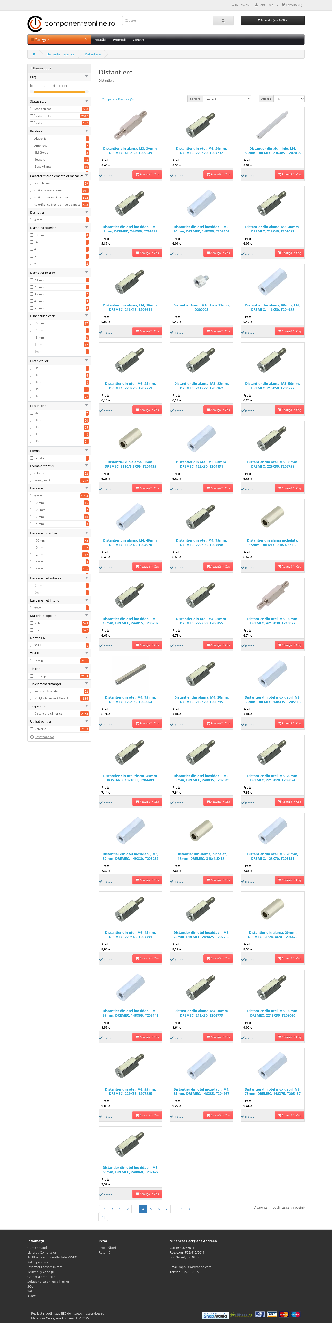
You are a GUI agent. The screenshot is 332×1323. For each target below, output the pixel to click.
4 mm (38, 249)
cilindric (39, 473)
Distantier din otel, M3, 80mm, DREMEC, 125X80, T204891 (201, 464)
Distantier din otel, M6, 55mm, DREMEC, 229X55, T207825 (130, 1091)
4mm (37, 351)
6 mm (38, 263)
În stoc (38, 123)
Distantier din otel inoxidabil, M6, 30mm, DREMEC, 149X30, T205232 (130, 856)
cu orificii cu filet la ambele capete (57, 204)
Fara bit (39, 661)
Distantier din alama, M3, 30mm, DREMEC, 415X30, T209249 (130, 150)
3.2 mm (39, 294)
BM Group (41, 152)
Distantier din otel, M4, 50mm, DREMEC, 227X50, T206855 (201, 621)
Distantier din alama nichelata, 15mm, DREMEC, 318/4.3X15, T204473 (272, 542)
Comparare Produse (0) (118, 99)
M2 (36, 375)
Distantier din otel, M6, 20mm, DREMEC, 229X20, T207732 (201, 150)
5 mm (38, 256)
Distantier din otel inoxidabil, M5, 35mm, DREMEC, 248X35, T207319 (201, 778)
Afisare (266, 99)
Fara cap (40, 676)
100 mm (39, 510)
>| (103, 1217)
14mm (38, 242)
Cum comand (37, 1247)
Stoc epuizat (42, 109)
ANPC (31, 1296)
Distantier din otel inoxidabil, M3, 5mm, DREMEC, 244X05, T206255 (130, 229)
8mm (37, 592)
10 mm (39, 235)
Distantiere (93, 54)
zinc (37, 630)
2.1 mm (39, 280)
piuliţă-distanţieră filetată (51, 698)
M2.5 (37, 382)
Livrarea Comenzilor (41, 1252)
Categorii (42, 39)
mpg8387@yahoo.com (195, 1267)
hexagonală (42, 480)
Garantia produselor (42, 1276)
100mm (39, 540)
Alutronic (40, 138)
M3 (36, 389)
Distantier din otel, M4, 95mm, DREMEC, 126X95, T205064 (130, 699)
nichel (38, 623)
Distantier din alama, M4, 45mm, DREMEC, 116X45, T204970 (130, 542)
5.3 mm (39, 308)
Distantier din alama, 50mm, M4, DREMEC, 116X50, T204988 (272, 307)
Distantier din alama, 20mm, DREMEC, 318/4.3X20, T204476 (272, 934)
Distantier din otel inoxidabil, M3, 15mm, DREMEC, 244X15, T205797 (130, 621)
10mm (38, 548)
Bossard (39, 159)
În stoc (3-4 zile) (44, 116)
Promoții (119, 39)
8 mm (38, 585)
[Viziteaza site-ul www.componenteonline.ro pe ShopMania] (215, 1315)
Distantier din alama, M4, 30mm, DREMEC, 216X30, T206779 (201, 1013)
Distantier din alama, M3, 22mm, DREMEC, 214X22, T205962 (201, 385)
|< (103, 1209)
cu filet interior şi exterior (51, 197)
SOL (30, 1286)
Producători (107, 1247)
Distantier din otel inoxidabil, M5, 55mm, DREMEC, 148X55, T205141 (130, 1013)
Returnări (105, 1252)
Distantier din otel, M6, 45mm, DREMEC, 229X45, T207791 (130, 934)
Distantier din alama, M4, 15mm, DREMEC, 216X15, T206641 (130, 307)
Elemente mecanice (60, 54)
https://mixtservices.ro (87, 1313)
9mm (37, 608)
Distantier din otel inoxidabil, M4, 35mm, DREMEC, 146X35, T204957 (201, 1091)
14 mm (39, 524)
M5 (36, 441)
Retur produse (37, 1262)
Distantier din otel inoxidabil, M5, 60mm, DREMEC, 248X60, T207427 (130, 1170)
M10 (37, 368)
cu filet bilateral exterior (50, 190)
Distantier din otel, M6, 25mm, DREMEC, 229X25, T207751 (130, 385)
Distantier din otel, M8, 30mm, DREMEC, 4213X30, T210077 (272, 621)
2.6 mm (39, 287)
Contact (138, 39)
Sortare (195, 99)
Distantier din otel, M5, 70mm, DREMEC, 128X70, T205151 (272, 856)
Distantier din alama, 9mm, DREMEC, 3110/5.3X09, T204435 (130, 464)
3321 (37, 645)
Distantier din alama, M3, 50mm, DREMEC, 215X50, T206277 (272, 385)
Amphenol (41, 145)
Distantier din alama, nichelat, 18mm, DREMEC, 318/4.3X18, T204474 (201, 856)
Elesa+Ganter (43, 167)
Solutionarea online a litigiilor (48, 1281)
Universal (40, 729)
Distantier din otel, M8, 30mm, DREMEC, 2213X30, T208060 (272, 1013)
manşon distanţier (46, 691)
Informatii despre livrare (44, 1267)
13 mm (39, 337)
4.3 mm (39, 301)
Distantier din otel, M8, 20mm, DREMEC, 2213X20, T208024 (272, 778)
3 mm (38, 220)
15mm (38, 569)
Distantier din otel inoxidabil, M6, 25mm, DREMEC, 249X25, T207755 (201, 934)
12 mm (39, 517)
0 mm (38, 496)
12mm (38, 555)
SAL (30, 1291)
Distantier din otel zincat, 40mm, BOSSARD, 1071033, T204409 (130, 778)
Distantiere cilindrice (48, 713)
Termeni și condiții (40, 1272)
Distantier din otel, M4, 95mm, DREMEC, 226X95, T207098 (201, 542)
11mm (38, 330)
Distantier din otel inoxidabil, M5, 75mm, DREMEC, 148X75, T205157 (273, 1091)
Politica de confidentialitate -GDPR (52, 1257)
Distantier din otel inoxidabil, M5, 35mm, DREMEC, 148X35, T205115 (273, 699)
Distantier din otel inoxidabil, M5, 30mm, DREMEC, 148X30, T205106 (201, 229)
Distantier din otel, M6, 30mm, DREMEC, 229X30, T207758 (272, 464)
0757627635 (190, 1272)
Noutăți (100, 39)
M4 (36, 396)
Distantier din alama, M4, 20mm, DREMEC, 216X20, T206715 (201, 699)
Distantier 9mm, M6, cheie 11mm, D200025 (201, 307)
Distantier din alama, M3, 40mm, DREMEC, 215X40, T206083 (272, 229)
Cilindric (39, 458)
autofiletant (42, 183)
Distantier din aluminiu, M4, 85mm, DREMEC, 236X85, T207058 (273, 150)
